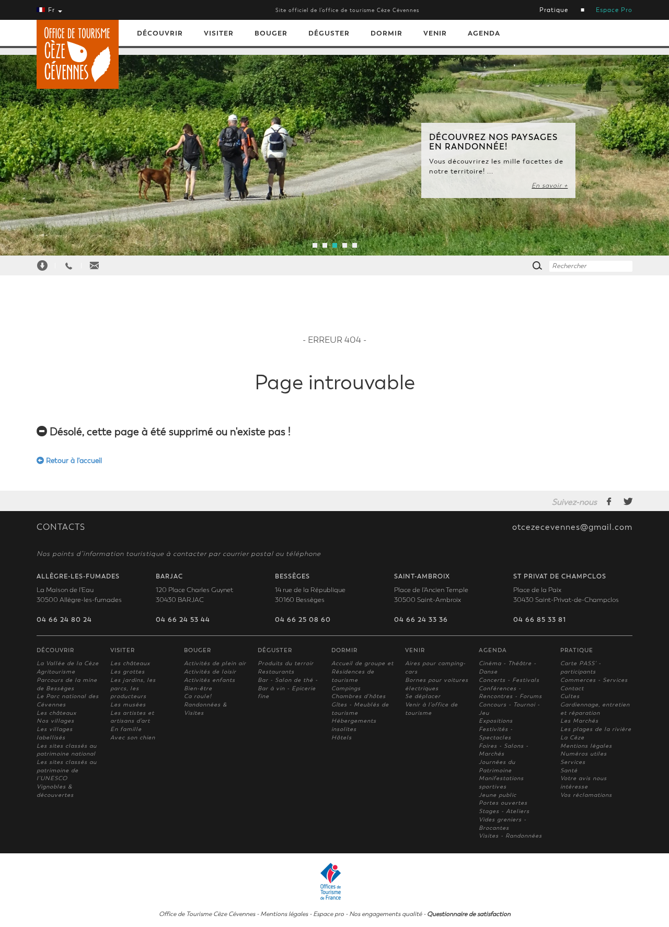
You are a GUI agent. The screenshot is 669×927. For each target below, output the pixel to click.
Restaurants (276, 671)
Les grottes (127, 671)
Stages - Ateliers (504, 811)
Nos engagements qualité (385, 914)
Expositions (496, 720)
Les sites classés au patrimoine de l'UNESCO (67, 770)
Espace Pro (614, 10)
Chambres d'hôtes (358, 696)
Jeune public (497, 795)
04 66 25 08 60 (303, 620)
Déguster (329, 33)
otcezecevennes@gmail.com (572, 527)
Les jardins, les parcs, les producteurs (133, 688)
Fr (51, 10)
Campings (346, 688)
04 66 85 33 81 (539, 620)
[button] (50, 151)
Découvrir (160, 33)
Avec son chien (132, 737)
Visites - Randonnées (510, 835)
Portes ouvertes (503, 802)
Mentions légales (586, 746)
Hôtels (341, 737)
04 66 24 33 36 (421, 620)
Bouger (271, 33)
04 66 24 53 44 (183, 620)
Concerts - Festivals (509, 680)
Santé (569, 770)
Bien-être (198, 688)
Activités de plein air (215, 663)
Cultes (570, 696)
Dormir (386, 33)
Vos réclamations (586, 795)
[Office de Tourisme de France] (334, 880)
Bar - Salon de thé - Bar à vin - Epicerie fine (288, 688)
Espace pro (328, 914)
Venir (435, 33)
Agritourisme (56, 671)
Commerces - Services (594, 680)
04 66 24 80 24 (64, 620)
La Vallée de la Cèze (68, 663)
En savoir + (550, 185)
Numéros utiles (583, 753)
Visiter (219, 33)
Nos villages (55, 720)
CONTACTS (61, 527)
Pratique (553, 10)
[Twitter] (628, 501)
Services (572, 762)
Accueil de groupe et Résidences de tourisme (362, 671)
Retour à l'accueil (73, 460)
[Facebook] (609, 501)
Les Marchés (579, 720)
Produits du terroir (286, 663)
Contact (572, 688)
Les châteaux (56, 713)
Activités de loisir (210, 671)
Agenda (484, 33)
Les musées (128, 704)
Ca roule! (198, 696)
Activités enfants (209, 680)
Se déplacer (423, 696)
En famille (126, 729)
